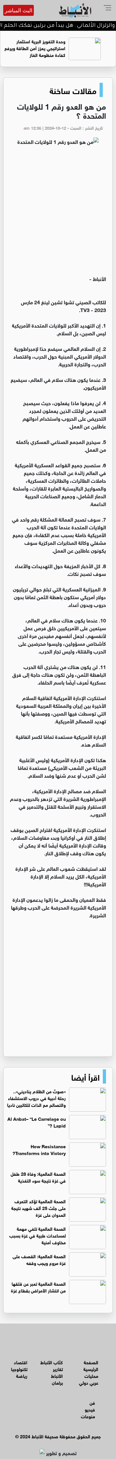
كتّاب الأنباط (51, 1362)
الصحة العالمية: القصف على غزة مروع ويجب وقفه (39, 1259)
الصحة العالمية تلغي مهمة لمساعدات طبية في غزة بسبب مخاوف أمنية (37, 1235)
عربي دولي (88, 1382)
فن (92, 1402)
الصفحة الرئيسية (90, 1365)
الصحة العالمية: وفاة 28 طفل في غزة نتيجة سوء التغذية (38, 1176)
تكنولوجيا (19, 1369)
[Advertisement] (58, 213)
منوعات (88, 1416)
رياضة (21, 1375)
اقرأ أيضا (85, 1076)
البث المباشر (18, 10)
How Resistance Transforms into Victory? (39, 1149)
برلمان (57, 1382)
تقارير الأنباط (57, 1372)
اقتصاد (20, 1362)
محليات (91, 1375)
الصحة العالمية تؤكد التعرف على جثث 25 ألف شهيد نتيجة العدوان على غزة (38, 1207)
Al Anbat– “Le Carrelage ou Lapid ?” (36, 1121)
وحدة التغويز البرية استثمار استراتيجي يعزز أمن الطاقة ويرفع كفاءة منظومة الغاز (43, 48)
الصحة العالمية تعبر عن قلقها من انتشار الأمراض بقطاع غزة (38, 1286)
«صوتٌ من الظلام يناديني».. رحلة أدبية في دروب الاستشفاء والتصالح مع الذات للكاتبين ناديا (36, 1097)
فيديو (90, 1409)
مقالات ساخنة (73, 90)
